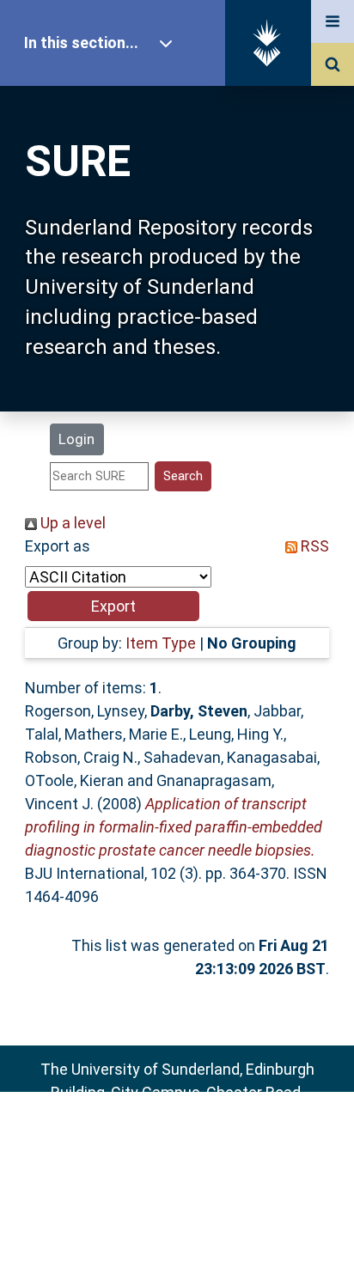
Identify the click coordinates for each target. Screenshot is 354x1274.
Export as (57, 546)
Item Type (160, 643)
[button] (113, 606)
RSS (313, 546)
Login (76, 439)
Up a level (71, 523)
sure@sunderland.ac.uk (200, 1139)
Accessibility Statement (177, 1233)
